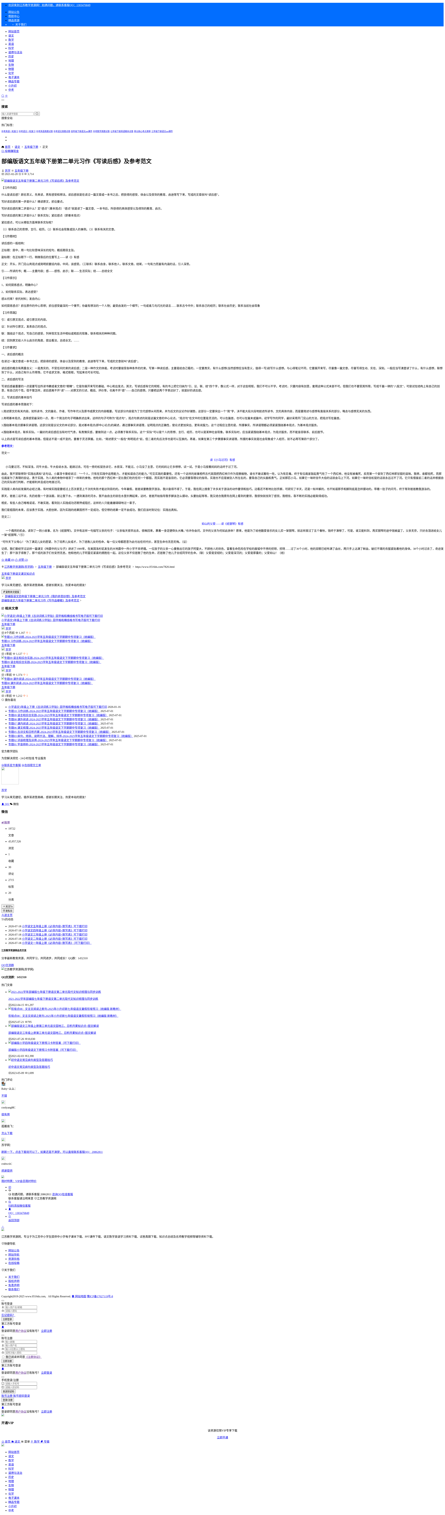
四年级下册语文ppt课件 (81, 131)
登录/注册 (8, 1400)
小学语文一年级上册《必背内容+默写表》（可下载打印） (57, 942)
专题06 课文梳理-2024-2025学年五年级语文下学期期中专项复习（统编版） (54, 727)
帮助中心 (13, 16)
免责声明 (13, 1285)
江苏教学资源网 (46, 1198)
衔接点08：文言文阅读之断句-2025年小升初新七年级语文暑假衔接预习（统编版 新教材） (63, 1015)
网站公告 (13, 12)
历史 (11, 56)
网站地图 (80, 1296)
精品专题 (13, 81)
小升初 (12, 85)
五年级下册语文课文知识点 (18, 573)
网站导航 (13, 1254)
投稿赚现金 (11, 151)
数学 (11, 39)
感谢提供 (7, 1170)
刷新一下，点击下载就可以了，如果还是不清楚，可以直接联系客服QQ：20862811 (52, 1151)
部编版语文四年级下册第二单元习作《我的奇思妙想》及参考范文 (45, 596)
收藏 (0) (9, 559)
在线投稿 (13, 1263)
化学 (11, 73)
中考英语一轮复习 (9, 131)
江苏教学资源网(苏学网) (19, 566)
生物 (11, 64)
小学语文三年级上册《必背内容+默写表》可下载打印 (54, 934)
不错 (4, 1095)
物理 (11, 69)
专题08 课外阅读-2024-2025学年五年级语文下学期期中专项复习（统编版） (47, 683)
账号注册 (7, 1395)
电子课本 (13, 77)
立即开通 (222, 1437)
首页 (7, 146)
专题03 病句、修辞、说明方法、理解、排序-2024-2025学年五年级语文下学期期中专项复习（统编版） (70, 736)
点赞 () (23, 559)
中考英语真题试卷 (44, 131)
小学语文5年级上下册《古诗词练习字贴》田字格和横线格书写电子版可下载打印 (50, 620)
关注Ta (9, 906)
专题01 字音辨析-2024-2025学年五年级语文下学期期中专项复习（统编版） (54, 744)
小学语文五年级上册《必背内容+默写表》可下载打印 (54, 926)
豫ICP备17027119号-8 (100, 1296)
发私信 (9, 911)
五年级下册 (31, 146)
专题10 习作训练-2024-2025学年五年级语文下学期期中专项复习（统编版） (47, 641)
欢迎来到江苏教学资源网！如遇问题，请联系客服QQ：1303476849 (49, 5)
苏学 (7, 170)
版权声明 (13, 1281)
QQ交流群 (7, 965)
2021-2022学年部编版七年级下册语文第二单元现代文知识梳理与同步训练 (53, 998)
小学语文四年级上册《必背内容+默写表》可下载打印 (54, 930)
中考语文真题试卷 (62, 131)
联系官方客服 (12, 765)
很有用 (5, 1114)
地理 (11, 60)
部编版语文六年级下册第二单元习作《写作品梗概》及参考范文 (40, 600)
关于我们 (13, 1276)
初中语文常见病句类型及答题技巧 (29, 1066)
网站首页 (13, 31)
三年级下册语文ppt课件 (162, 131)
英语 (11, 44)
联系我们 (13, 1289)
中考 (11, 89)
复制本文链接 (12, 592)
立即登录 (7, 1319)
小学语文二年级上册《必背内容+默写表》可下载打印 (54, 938)
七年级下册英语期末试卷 (121, 131)
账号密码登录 (21, 1395)
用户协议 (20, 1330)
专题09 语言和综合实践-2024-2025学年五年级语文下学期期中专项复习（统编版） (51, 662)
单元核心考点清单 (142, 131)
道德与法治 (15, 52)
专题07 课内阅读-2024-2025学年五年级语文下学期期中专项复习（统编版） (54, 723)
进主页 (8, 915)
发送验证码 (8, 1391)
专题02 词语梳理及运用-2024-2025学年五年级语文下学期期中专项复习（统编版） (58, 740)
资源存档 (13, 1258)
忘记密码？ (8, 1315)
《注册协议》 (33, 1356)
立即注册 (46, 1330)
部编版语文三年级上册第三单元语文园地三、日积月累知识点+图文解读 (52, 1032)
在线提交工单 (32, 765)
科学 (11, 48)
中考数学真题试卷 (101, 131)
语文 (11, 35)
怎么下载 (7, 1133)
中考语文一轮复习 (27, 131)
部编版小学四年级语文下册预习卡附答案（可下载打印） (43, 1049)
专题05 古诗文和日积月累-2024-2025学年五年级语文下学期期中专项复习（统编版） (59, 731)
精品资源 (13, 20)
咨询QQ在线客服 (62, 1194)
